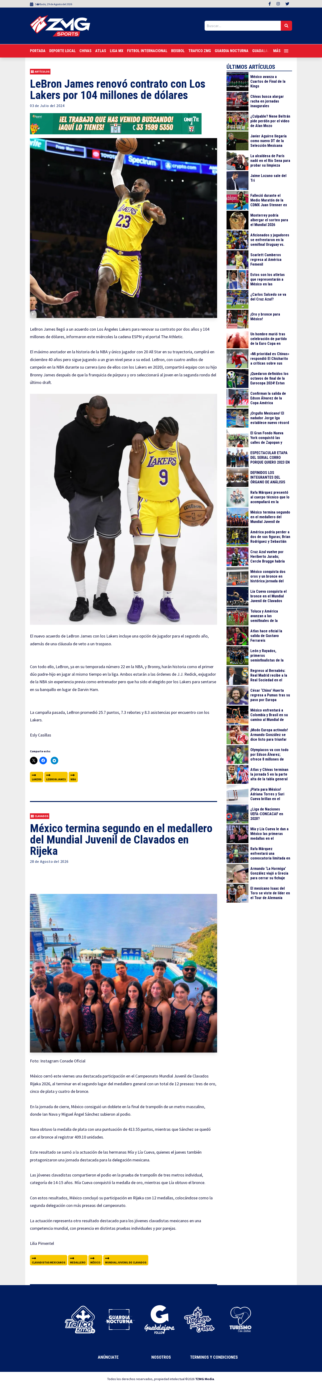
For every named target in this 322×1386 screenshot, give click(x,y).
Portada (37, 51)
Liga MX (116, 51)
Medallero (78, 1262)
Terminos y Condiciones (214, 1357)
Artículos (42, 71)
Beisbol (178, 51)
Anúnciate (108, 1357)
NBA (73, 779)
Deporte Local (62, 51)
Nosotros (161, 1357)
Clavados (41, 816)
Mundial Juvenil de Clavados (125, 1262)
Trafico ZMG (199, 51)
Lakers (36, 779)
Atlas (100, 51)
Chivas (85, 51)
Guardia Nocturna (231, 51)
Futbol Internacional (147, 51)
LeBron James (56, 779)
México (95, 1262)
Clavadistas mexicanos (48, 1262)
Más (277, 51)
